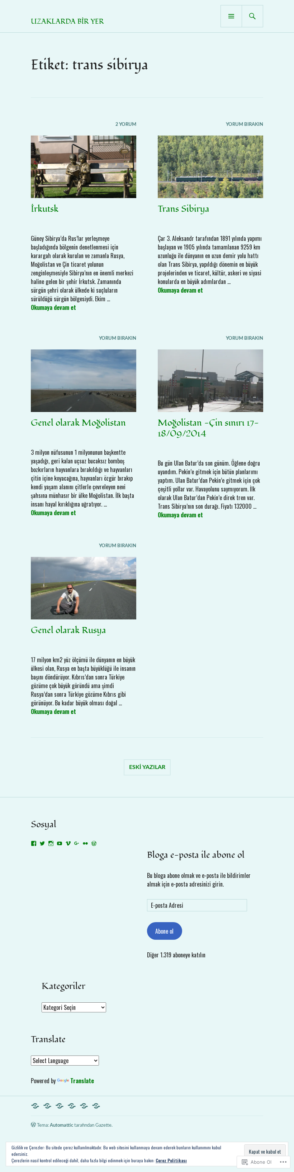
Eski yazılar (147, 767)
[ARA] (252, 16)
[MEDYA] (96, 1106)
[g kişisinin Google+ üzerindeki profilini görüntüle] (77, 843)
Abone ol (164, 931)
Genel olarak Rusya (68, 630)
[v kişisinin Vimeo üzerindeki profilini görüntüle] (68, 843)
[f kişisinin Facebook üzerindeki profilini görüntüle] (34, 843)
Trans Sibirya (183, 209)
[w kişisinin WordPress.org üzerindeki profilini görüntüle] (94, 843)
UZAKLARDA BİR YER (67, 22)
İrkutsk (44, 209)
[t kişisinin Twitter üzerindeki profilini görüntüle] (42, 843)
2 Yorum (125, 124)
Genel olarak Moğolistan (78, 423)
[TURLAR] (59, 1106)
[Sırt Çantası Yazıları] (71, 1106)
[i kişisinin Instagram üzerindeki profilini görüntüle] (51, 843)
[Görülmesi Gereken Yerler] (84, 1106)
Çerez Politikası (171, 1160)
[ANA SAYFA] (35, 1106)
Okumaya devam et (53, 307)
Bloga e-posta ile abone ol (196, 855)
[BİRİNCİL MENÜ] (231, 16)
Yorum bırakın (244, 124)
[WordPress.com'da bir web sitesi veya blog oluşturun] (33, 1125)
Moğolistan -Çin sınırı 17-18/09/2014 (208, 428)
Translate (82, 1080)
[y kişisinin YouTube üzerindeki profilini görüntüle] (59, 843)
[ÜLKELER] (47, 1106)
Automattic (61, 1125)
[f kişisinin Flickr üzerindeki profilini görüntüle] (85, 843)
